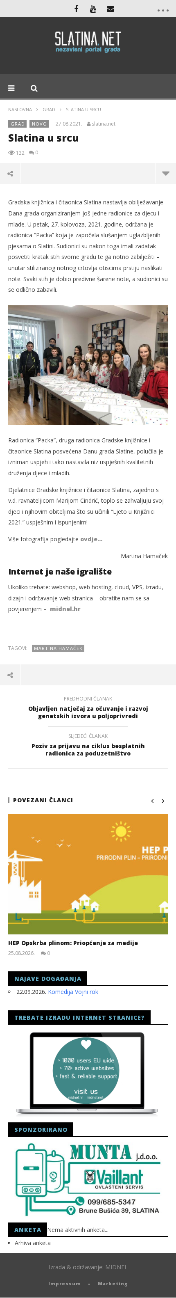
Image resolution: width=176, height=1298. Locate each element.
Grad (49, 109)
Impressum (64, 1283)
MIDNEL (116, 1267)
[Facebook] (76, 8)
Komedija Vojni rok (73, 992)
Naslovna (20, 109)
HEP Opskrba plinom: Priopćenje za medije (73, 943)
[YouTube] (93, 8)
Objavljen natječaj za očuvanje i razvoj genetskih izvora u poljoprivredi (88, 709)
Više (165, 173)
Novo (39, 124)
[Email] (110, 8)
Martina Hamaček (58, 648)
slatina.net (103, 124)
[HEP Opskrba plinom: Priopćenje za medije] (88, 874)
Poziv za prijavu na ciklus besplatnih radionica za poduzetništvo (88, 746)
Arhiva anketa (33, 1243)
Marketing (113, 1283)
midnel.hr (65, 609)
